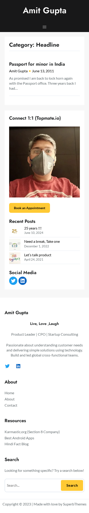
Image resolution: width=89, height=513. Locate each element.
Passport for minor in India (37, 64)
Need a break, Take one (42, 241)
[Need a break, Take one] (15, 245)
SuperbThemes (74, 504)
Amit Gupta (44, 10)
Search (72, 485)
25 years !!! (33, 228)
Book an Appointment (29, 208)
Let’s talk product (37, 255)
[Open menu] (44, 27)
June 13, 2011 (43, 71)
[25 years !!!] (15, 232)
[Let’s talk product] (15, 258)
